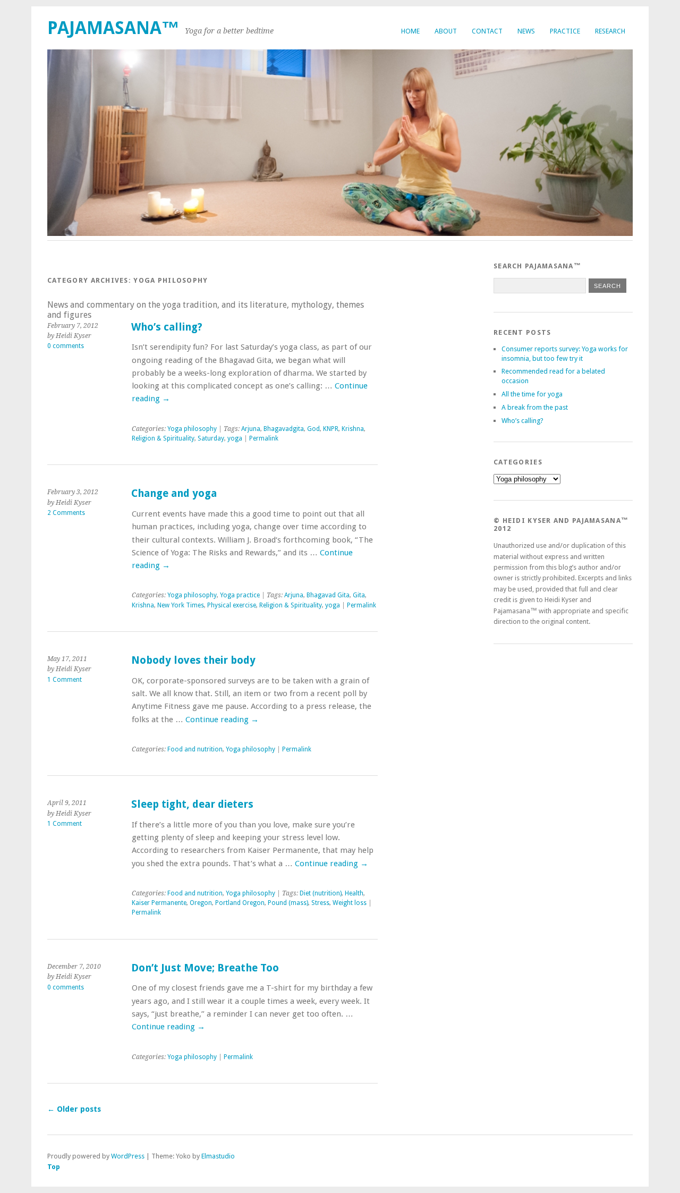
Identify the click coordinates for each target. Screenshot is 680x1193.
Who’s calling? (166, 327)
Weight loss (350, 903)
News (526, 31)
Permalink (263, 438)
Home (410, 31)
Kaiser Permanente (159, 903)
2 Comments (66, 513)
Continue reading (222, 719)
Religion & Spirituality (163, 438)
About (446, 31)
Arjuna (250, 429)
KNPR (330, 429)
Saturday (211, 438)
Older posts (74, 1109)
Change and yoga (174, 493)
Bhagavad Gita (328, 595)
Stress (320, 903)
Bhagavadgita (284, 429)
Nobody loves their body (193, 660)
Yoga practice (240, 595)
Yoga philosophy (192, 429)
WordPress (127, 1156)
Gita (359, 595)
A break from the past (535, 407)
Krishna (353, 429)
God (313, 429)
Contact (487, 31)
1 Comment (64, 679)
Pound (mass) (288, 903)
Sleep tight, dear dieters (192, 804)
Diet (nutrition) (321, 893)
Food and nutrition (195, 749)
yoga (234, 438)
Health (354, 893)
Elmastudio (218, 1156)
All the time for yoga (532, 394)
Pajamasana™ (113, 28)
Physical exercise (231, 605)
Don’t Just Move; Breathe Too (205, 968)
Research (610, 31)
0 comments (65, 346)
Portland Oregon (240, 903)
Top (53, 1167)
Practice (565, 31)
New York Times (180, 605)
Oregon (201, 903)
